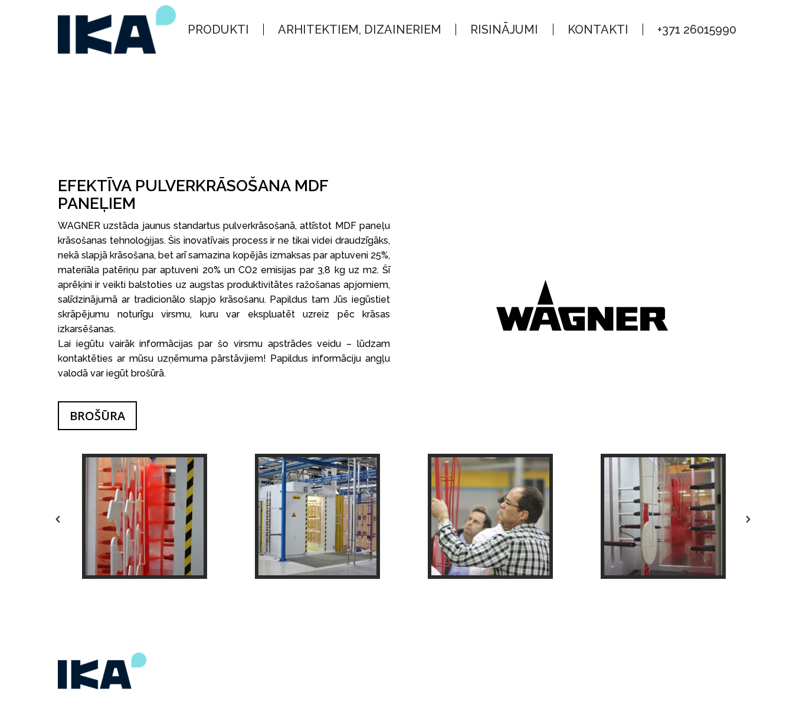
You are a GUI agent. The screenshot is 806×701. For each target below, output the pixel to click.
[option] (144, 516)
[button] (58, 519)
